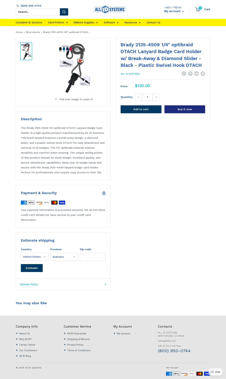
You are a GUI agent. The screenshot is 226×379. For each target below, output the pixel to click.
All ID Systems (130, 73)
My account (172, 11)
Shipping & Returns (78, 339)
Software (109, 22)
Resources (130, 22)
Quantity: (127, 97)
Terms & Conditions (78, 350)
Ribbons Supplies (84, 22)
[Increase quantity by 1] (156, 97)
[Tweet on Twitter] (196, 73)
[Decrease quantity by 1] (138, 97)
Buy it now (185, 109)
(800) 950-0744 (31, 5)
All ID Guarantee (76, 333)
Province (56, 249)
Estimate (32, 268)
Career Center (27, 344)
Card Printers (56, 22)
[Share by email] (203, 73)
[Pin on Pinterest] (190, 73)
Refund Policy (29, 284)
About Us (24, 333)
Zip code (85, 249)
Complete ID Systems (29, 22)
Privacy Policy (75, 344)
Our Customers (28, 350)
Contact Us (153, 22)
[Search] (64, 12)
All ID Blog (25, 356)
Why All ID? (25, 339)
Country (26, 249)
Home (19, 32)
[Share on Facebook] (184, 73)
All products (33, 32)
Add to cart (141, 109)
